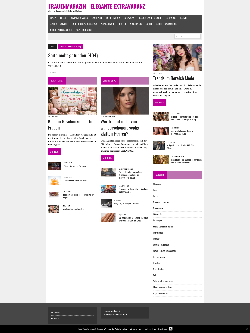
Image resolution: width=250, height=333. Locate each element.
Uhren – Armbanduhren (61, 29)
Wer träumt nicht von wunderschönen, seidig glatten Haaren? (120, 127)
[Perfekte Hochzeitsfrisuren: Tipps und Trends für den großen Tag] (161, 119)
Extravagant (129, 17)
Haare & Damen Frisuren (150, 17)
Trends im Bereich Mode (173, 77)
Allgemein (157, 184)
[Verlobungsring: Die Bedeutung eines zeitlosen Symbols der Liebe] (108, 220)
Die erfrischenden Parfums (75, 166)
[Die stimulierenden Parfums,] (54, 183)
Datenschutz (55, 312)
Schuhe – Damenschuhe (166, 23)
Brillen (63, 17)
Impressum (55, 318)
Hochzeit (184, 17)
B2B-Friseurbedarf (112, 311)
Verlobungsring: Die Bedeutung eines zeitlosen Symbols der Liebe (133, 219)
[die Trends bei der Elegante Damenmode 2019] (161, 133)
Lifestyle (122, 23)
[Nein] (246, 329)
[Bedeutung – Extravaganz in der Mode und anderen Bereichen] (161, 162)
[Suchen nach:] (61, 71)
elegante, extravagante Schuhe (126, 203)
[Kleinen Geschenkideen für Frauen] (72, 112)
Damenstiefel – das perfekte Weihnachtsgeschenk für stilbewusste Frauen (130, 175)
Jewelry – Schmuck (58, 23)
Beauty (53, 17)
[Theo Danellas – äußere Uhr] (53, 211)
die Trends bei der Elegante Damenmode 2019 (182, 132)
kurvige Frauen (107, 23)
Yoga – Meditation (84, 29)
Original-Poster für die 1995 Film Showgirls (180, 147)
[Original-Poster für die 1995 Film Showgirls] (159, 147)
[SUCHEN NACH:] (187, 36)
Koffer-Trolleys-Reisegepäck (84, 23)
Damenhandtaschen (79, 17)
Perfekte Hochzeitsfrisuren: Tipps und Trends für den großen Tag (185, 118)
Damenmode (97, 17)
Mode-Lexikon (136, 23)
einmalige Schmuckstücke (115, 314)
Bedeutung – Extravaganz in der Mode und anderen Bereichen (186, 161)
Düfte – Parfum (113, 17)
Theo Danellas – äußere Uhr (73, 209)
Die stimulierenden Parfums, (75, 180)
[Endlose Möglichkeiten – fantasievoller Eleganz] (54, 197)
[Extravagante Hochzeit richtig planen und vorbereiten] (108, 191)
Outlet (149, 23)
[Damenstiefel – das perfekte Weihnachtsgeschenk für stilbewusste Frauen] (108, 174)
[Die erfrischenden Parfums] (54, 168)
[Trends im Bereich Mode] (177, 69)
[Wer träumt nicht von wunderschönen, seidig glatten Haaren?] (125, 112)
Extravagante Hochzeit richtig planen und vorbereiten (133, 190)
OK (170, 329)
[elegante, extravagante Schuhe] (106, 206)
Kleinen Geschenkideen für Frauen (71, 124)
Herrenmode (170, 17)
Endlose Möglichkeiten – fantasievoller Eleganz (78, 196)
